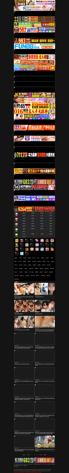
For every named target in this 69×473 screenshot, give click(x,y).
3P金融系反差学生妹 (39, 296)
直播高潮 (39, 261)
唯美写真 (41, 228)
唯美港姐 (41, 218)
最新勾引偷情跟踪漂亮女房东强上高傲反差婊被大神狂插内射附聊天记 (24, 450)
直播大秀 (45, 272)
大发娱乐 (16, 268)
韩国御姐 (32, 218)
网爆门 (51, 228)
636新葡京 (36, 268)
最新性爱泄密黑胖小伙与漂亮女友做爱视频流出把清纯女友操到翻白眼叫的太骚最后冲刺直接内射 (24, 416)
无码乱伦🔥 (52, 268)
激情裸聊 (41, 268)
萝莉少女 (50, 213)
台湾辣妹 (23, 218)
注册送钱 (42, 257)
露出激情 (32, 228)
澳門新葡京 (21, 268)
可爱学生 (41, 223)
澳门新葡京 (49, 264)
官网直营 (29, 257)
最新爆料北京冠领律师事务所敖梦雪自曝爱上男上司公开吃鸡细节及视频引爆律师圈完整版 (44, 433)
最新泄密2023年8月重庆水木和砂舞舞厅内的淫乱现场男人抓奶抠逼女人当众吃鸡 (44, 416)
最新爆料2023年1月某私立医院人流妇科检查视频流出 (44, 382)
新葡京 (15, 261)
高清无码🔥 (43, 275)
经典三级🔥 (16, 275)
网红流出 (41, 220)
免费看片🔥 (31, 268)
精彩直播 (43, 261)
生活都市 (23, 233)
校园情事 (32, 233)
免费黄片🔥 (46, 268)
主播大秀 (16, 264)
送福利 (52, 257)
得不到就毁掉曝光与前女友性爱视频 (22, 329)
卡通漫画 (23, 228)
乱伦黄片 (25, 264)
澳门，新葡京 (31, 272)
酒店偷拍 (52, 261)
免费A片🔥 (22, 275)
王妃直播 (20, 264)
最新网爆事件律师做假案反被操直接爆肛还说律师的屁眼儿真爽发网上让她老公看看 (24, 399)
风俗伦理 (50, 233)
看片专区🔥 (33, 275)
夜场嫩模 (39, 264)
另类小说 (23, 236)
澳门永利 (33, 257)
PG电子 (38, 257)
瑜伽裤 (42, 226)
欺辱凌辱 (23, 220)
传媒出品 (23, 231)
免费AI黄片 (48, 275)
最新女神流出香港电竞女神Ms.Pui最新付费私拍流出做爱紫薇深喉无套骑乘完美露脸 (24, 347)
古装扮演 (23, 223)
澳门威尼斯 (51, 272)
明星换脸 (32, 226)
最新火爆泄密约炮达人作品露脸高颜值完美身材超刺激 (44, 364)
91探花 (33, 220)
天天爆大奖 (21, 272)
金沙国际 (25, 272)
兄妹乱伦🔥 (27, 275)
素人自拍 (50, 215)
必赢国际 (24, 261)
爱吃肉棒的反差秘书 (19, 314)
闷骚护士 (50, 226)
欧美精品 (41, 213)
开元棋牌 (24, 257)
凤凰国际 (29, 261)
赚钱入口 (37, 275)
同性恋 (51, 231)
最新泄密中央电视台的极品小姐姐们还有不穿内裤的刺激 (44, 450)
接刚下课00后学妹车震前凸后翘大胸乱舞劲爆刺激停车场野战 (24, 297)
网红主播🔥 (16, 279)
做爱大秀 (41, 272)
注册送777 (47, 257)
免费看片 (36, 272)
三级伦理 (23, 215)
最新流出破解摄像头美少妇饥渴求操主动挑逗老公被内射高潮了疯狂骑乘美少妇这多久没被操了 (44, 347)
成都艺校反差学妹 (38, 314)
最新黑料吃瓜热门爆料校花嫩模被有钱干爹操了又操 (24, 382)
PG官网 (20, 257)
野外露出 (50, 220)
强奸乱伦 (32, 213)
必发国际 (43, 264)
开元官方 (16, 272)
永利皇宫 (25, 268)
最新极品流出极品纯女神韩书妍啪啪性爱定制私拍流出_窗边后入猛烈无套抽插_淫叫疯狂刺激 (44, 330)
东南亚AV (50, 218)
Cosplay (41, 215)
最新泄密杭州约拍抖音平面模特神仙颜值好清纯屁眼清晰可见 (44, 399)
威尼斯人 (16, 257)
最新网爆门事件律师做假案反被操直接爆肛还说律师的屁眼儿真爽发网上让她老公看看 (24, 433)
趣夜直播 (34, 264)
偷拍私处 (29, 264)
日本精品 (32, 215)
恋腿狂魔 (50, 223)
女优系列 (32, 223)
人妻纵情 (41, 233)
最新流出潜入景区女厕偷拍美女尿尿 (22, 364)
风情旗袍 (23, 226)
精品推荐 (23, 213)
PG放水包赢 (34, 261)
